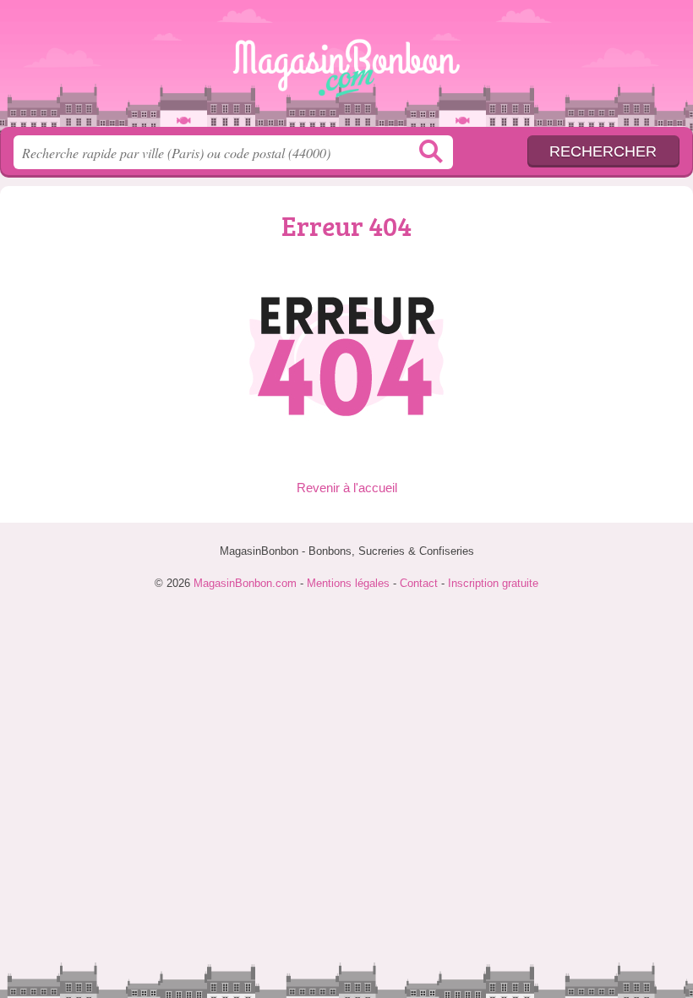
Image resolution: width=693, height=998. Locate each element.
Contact (419, 583)
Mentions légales (348, 583)
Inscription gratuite (493, 583)
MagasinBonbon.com (346, 70)
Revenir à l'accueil (347, 487)
